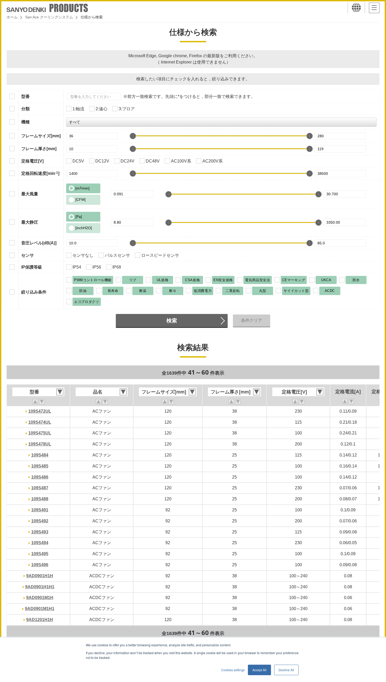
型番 (25, 96)
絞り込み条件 (33, 292)
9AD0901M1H (39, 597)
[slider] (133, 136)
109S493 (39, 532)
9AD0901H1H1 (39, 587)
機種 (25, 122)
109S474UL (39, 422)
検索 (171, 320)
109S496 (39, 565)
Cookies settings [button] (233, 670)
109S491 (39, 510)
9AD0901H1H (39, 576)
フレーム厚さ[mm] (38, 148)
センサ (27, 255)
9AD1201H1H (39, 619)
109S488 (39, 499)
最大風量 (29, 194)
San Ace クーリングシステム (49, 17)
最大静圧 (29, 222)
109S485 (39, 466)
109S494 (39, 543)
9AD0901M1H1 (39, 608)
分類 (25, 109)
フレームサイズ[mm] (41, 136)
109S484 (39, 455)
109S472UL (39, 411)
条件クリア (251, 320)
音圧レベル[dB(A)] (38, 243)
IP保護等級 (31, 267)
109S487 (39, 488)
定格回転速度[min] (40, 173)
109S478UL (39, 444)
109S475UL (39, 433)
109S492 (39, 521)
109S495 (39, 554)
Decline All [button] (286, 670)
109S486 (39, 477)
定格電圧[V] (32, 161)
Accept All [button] (259, 670)
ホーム (12, 17)
